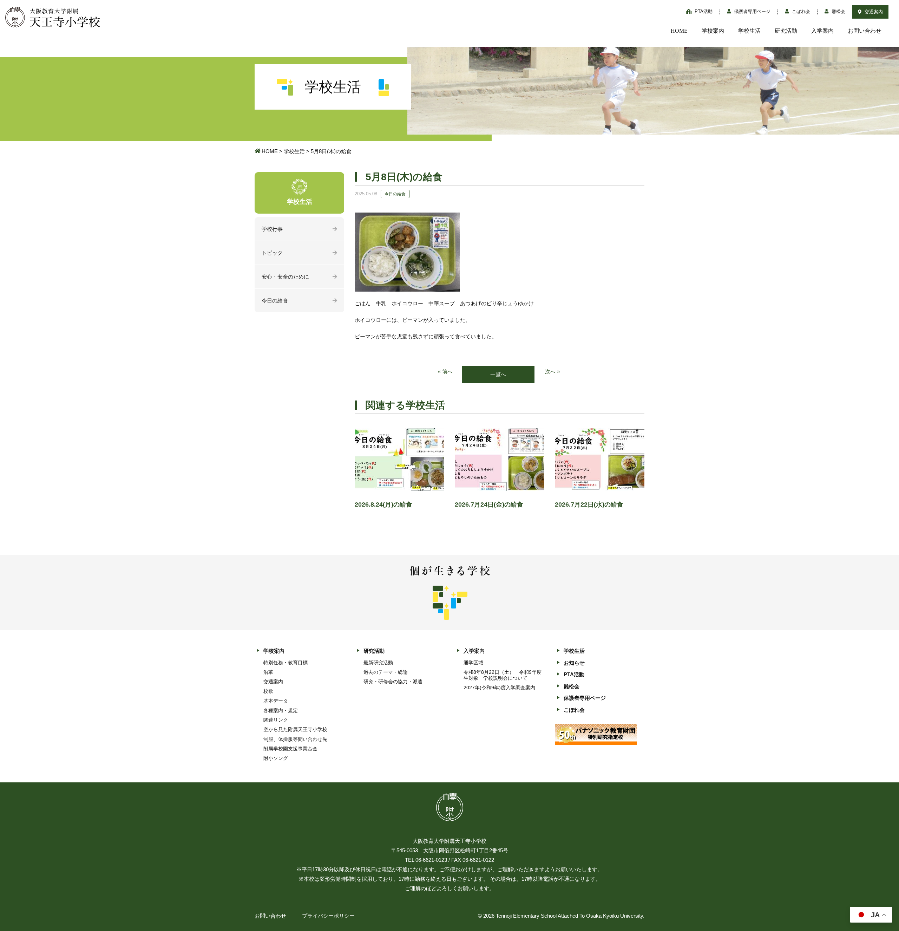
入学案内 (822, 31)
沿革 (268, 672)
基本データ (275, 701)
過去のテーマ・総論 (385, 672)
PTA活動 (703, 11)
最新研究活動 (378, 662)
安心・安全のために (285, 277)
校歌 (268, 691)
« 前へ (445, 372)
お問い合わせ (864, 31)
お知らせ (574, 663)
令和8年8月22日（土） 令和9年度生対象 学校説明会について (503, 675)
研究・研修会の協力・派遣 (392, 681)
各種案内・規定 (280, 710)
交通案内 (873, 11)
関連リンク (275, 720)
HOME (679, 31)
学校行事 (272, 229)
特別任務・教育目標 (285, 662)
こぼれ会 (800, 11)
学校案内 (713, 31)
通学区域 (473, 662)
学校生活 (749, 31)
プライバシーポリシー (328, 916)
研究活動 (786, 31)
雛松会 (837, 11)
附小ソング (275, 758)
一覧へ (498, 374)
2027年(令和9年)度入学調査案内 (499, 687)
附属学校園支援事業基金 (290, 748)
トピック (272, 253)
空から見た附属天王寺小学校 (295, 729)
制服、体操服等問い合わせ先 (295, 739)
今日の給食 (275, 301)
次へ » (552, 372)
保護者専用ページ (751, 11)
